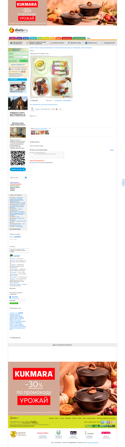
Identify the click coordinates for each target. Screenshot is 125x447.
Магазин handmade (79, 38)
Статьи (26, 38)
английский (12, 312)
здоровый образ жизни (16, 316)
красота (15, 319)
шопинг (11, 329)
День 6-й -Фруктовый (87, 47)
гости (16, 312)
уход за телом (22, 326)
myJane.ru (73, 436)
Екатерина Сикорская (16, 284)
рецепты (12, 324)
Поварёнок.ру (58, 436)
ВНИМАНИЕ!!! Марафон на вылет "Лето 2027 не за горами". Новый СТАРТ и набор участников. (17, 213)
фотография (19, 328)
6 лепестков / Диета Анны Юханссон (64, 47)
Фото (52, 38)
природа (23, 321)
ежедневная (15, 296)
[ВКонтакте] (108, 422)
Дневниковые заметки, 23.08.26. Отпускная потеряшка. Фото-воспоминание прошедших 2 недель (17, 199)
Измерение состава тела (16, 91)
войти (33, 162)
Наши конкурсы (14, 182)
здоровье (12, 317)
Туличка (38, 109)
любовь (19, 319)
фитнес (14, 328)
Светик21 (13, 258)
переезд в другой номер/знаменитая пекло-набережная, (17, 206)
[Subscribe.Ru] (113, 422)
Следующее (67, 100)
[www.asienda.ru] (89, 434)
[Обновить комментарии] (123, 182)
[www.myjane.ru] (73, 434)
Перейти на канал (16, 169)
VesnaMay (13, 264)
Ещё (88, 38)
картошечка (13, 272)
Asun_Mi (13, 278)
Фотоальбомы (77, 47)
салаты (16, 323)
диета (20, 313)
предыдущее (58, 100)
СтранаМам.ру (43, 436)
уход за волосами (19, 325)
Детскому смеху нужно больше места (17, 124)
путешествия (17, 322)
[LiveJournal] (105, 422)
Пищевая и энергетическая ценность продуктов (37, 42)
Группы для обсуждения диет (47, 47)
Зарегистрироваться (37, 160)
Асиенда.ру (89, 436)
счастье (11, 325)
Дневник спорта (76, 42)
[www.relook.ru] (106, 434)
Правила (12, 188)
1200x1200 (35, 100)
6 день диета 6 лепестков (47, 104)
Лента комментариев (15, 229)
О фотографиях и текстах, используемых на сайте (22, 425)
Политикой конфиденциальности (16, 75)
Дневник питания (58, 42)
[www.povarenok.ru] (58, 434)
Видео (58, 38)
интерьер (16, 317)
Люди (40, 38)
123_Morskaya (14, 273)
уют (11, 328)
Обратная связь (16, 337)
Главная (12, 38)
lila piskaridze (16, 255)
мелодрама (12, 321)
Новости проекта (15, 187)
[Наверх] (123, 180)
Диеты (19, 38)
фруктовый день (36, 104)
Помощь (12, 190)
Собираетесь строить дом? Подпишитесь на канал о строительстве (18, 114)
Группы (46, 38)
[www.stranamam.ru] (43, 434)
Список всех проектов (92, 442)
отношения (17, 321)
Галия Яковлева (26, 422)
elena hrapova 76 (14, 269)
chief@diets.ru (35, 422)
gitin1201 (11, 236)
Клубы (80, 418)
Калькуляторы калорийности (17, 42)
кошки (11, 319)
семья (20, 324)
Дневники (33, 38)
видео (18, 216)
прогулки (11, 322)
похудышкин (14, 276)
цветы (23, 328)
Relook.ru (106, 436)
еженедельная (15, 297)
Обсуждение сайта (15, 184)
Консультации (67, 38)
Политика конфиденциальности (106, 418)
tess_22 (13, 260)
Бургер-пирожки (19, 226)
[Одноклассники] (111, 422)
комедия (21, 317)
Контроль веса (92, 42)
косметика (21, 318)
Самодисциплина (109, 42)
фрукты (55, 104)
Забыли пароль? (13, 60)
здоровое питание (15, 314)
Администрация (14, 185)
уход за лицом (14, 326)
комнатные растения (14, 318)
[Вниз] (123, 185)
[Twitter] (102, 422)
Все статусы (13, 288)
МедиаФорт (33, 421)
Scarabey (17, 236)
